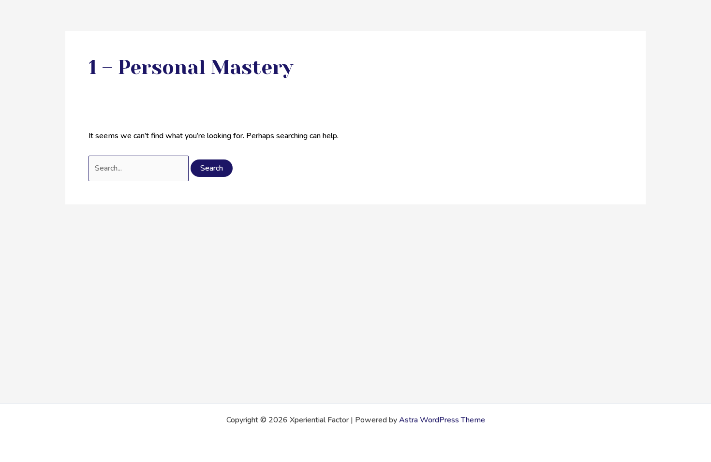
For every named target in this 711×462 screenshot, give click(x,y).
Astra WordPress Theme (442, 420)
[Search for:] (140, 168)
